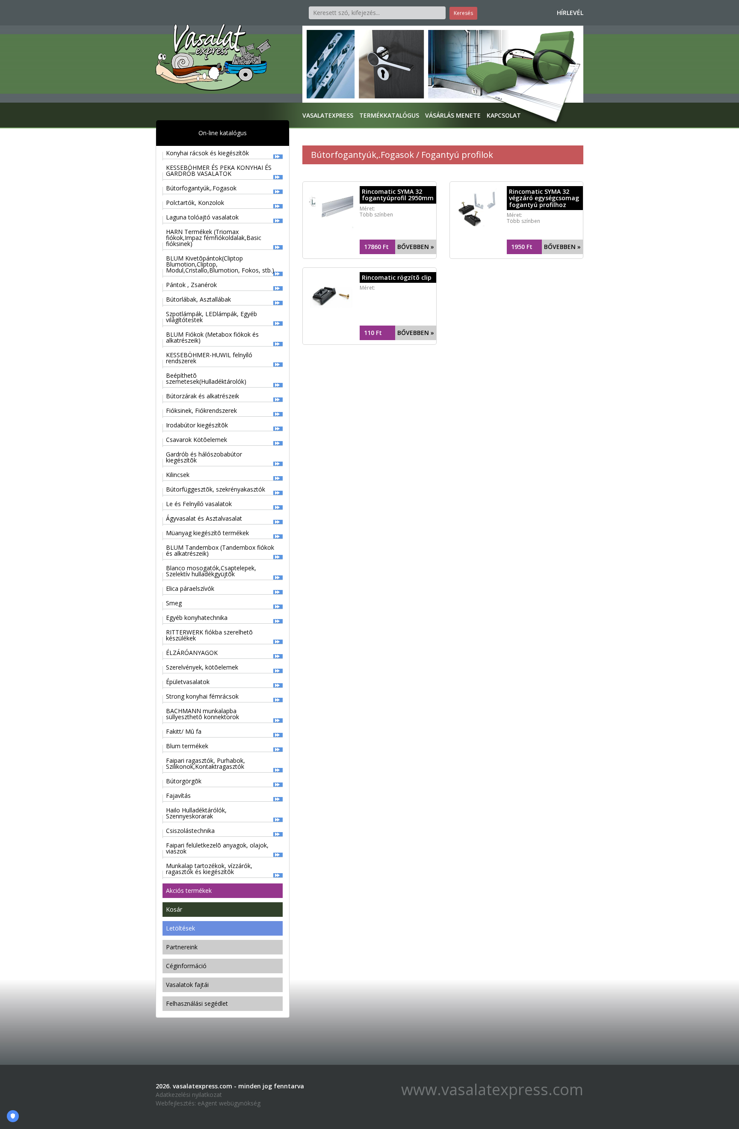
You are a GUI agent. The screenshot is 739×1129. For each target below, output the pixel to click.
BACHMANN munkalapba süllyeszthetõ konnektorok (202, 714)
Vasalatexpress (327, 115)
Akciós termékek (189, 890)
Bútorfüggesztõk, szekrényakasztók (215, 489)
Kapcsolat (504, 115)
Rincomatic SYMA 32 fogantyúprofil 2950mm (398, 194)
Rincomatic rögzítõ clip (397, 277)
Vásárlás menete (453, 115)
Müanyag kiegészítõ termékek (207, 533)
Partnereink (182, 947)
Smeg (174, 603)
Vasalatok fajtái (187, 985)
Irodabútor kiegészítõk (197, 425)
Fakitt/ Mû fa (183, 731)
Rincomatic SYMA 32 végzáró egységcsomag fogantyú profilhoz (544, 198)
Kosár (174, 909)
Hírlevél (570, 13)
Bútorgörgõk (183, 781)
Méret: (367, 287)
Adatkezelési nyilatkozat (189, 1094)
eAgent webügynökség (229, 1103)
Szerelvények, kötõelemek (202, 667)
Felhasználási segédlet (197, 1003)
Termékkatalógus (389, 115)
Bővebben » (415, 247)
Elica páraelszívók (190, 588)
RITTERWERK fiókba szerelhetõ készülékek (209, 635)
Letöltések (180, 928)
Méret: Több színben (376, 211)
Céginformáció (186, 966)
